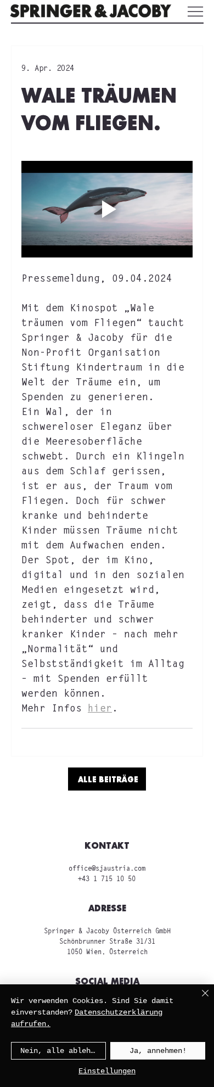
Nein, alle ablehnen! (63, 1050)
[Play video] (107, 209)
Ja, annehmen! (158, 1050)
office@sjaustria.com (107, 869)
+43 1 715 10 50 (107, 879)
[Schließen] (198, 1000)
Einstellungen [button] (107, 1071)
